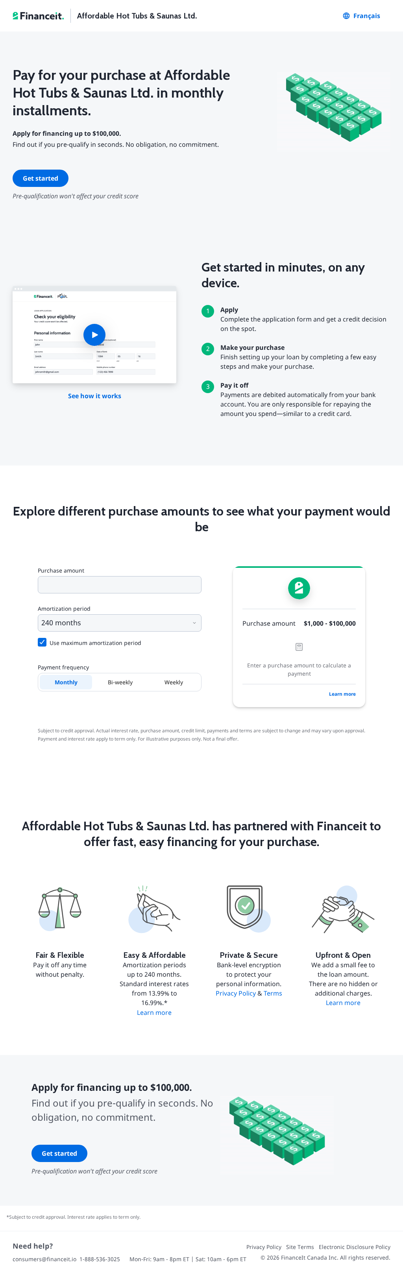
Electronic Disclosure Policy (354, 1247)
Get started (40, 178)
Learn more (342, 694)
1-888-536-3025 (99, 1259)
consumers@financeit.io (44, 1259)
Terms (273, 993)
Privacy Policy (236, 993)
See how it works (94, 396)
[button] (94, 334)
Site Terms (300, 1247)
